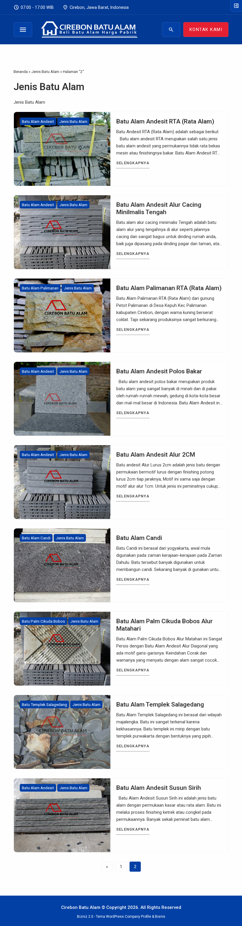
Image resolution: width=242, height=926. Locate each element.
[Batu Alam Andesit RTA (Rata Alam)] (62, 149)
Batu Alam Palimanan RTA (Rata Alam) (169, 288)
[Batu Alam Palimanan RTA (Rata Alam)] (62, 315)
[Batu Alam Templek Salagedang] (62, 732)
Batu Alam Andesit (38, 121)
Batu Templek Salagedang (44, 704)
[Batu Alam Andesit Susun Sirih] (62, 815)
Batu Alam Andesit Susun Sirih (158, 787)
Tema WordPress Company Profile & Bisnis (130, 916)
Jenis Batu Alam (73, 121)
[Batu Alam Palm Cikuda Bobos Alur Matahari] (62, 649)
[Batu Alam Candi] (62, 565)
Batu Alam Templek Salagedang (160, 704)
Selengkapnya (132, 163)
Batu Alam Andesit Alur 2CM (155, 454)
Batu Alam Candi (36, 538)
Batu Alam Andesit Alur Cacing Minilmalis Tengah (158, 208)
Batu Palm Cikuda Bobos (43, 621)
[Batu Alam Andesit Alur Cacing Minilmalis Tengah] (62, 232)
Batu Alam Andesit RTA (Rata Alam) (165, 121)
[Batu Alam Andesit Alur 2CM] (62, 482)
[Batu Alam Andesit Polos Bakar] (62, 399)
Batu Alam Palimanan (40, 288)
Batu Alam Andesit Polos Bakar (159, 371)
